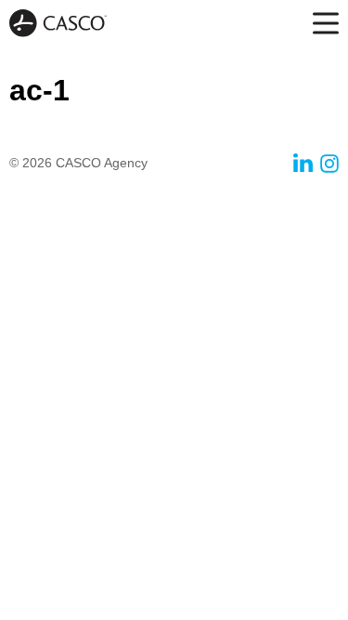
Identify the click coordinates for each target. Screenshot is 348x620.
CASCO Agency (58, 23)
